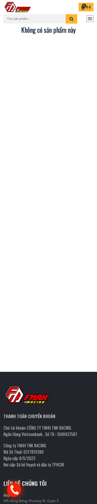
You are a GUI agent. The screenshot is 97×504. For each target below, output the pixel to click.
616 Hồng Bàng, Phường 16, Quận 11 (31, 501)
